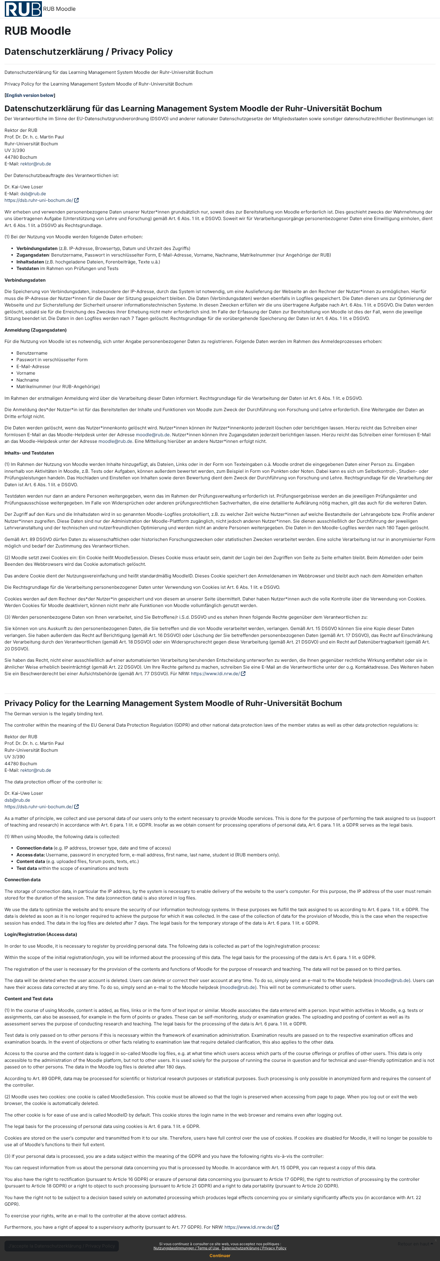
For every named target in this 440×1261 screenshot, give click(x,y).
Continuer (220, 1255)
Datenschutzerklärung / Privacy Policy (254, 1248)
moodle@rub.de (153, 434)
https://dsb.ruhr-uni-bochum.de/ (38, 200)
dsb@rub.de (33, 193)
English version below (30, 95)
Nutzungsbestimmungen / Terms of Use (187, 1248)
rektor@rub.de (35, 164)
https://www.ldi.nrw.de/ (215, 673)
